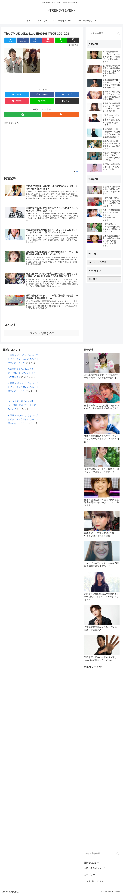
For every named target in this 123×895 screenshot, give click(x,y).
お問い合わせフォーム (95, 868)
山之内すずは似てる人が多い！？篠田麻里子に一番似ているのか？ (23, 405)
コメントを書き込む (42, 333)
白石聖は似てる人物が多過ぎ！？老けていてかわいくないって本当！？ (23, 373)
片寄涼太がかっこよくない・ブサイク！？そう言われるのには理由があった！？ (23, 359)
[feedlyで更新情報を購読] (22, 114)
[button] (119, 33)
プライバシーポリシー (95, 881)
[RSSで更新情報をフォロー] (60, 114)
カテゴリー (89, 874)
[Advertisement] (41, 147)
